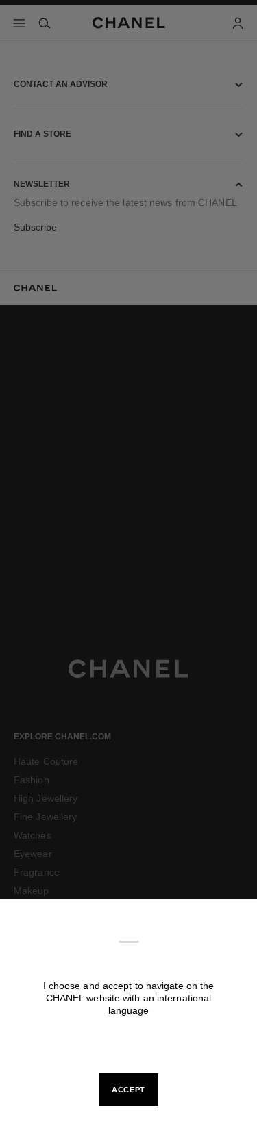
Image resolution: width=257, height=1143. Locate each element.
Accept (128, 1090)
